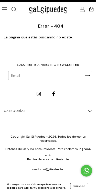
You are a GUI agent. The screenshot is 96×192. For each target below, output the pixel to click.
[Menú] (4, 9)
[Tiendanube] (48, 170)
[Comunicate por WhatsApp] (86, 171)
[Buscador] (13, 9)
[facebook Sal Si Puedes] (54, 94)
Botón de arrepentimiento (48, 159)
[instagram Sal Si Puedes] (39, 94)
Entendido (79, 186)
